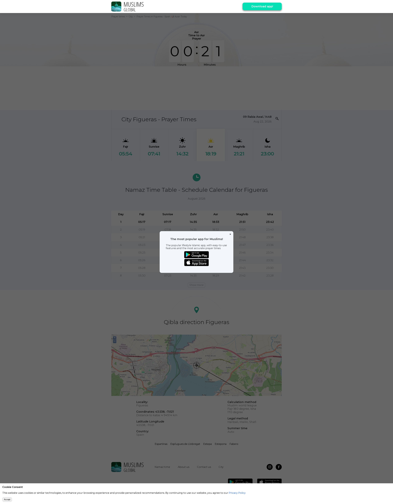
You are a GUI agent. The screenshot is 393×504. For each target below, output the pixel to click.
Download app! (262, 6)
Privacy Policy (237, 492)
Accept (7, 499)
